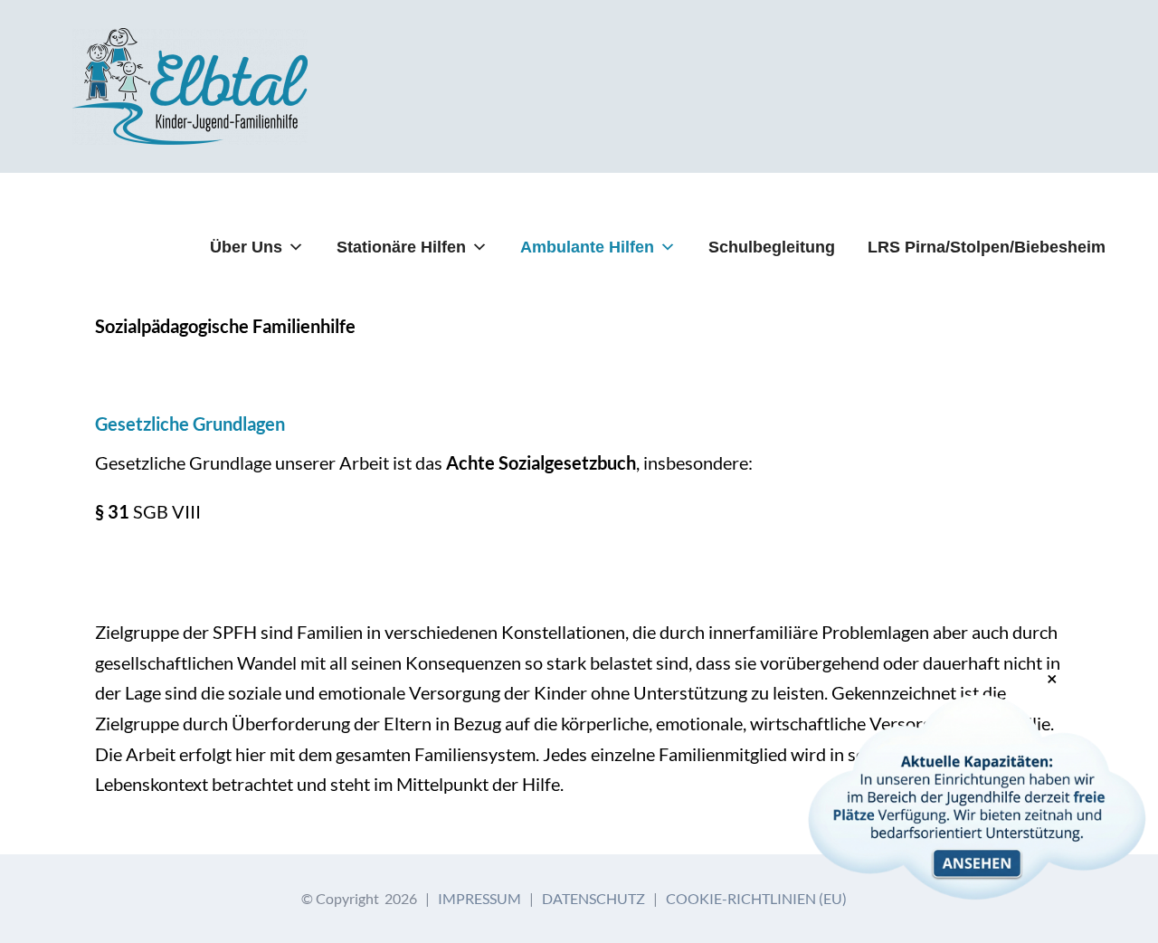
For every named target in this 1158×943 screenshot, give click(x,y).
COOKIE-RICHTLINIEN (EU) (756, 898)
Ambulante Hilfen (587, 247)
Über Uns (246, 247)
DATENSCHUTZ (593, 898)
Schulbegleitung (771, 247)
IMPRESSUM (479, 898)
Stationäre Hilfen (401, 247)
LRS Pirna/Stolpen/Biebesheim (987, 247)
